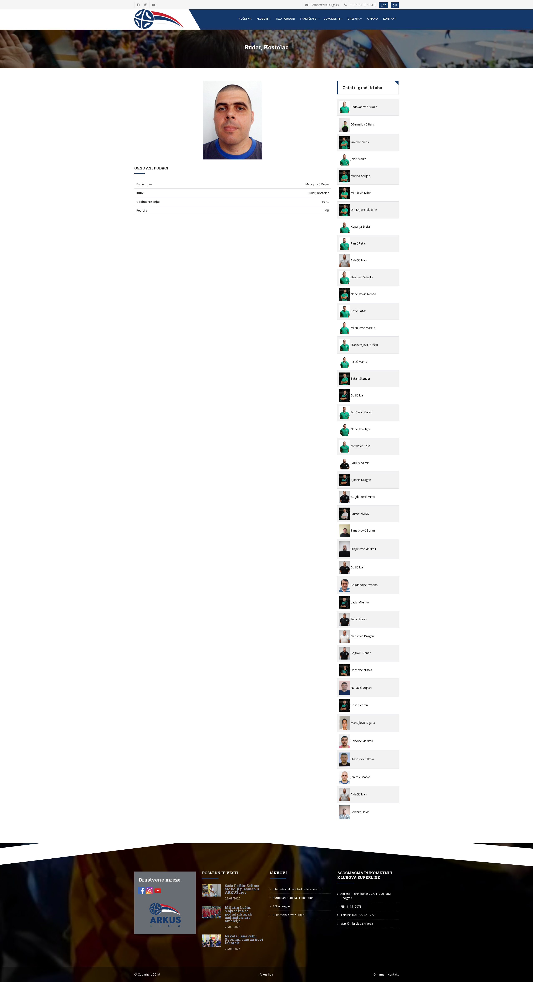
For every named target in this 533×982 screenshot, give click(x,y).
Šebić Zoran (358, 619)
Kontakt (389, 18)
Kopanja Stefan (360, 226)
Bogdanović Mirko (362, 497)
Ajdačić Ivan (358, 260)
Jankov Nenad (359, 513)
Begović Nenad (360, 653)
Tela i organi (285, 18)
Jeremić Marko (360, 777)
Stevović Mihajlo (361, 277)
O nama (372, 18)
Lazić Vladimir (359, 463)
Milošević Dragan (362, 636)
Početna (245, 18)
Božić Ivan (357, 395)
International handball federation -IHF (298, 889)
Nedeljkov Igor (360, 429)
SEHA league (281, 906)
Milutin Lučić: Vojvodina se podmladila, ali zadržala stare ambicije (239, 914)
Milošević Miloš (360, 193)
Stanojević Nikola (362, 759)
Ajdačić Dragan (360, 480)
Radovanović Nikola (363, 107)
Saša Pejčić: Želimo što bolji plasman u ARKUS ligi (242, 889)
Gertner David (359, 812)
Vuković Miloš (359, 142)
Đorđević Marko (361, 412)
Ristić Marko (358, 362)
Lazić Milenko (359, 602)
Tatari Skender (360, 378)
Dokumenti (332, 18)
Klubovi (262, 18)
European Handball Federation (293, 898)
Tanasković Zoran (362, 530)
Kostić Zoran (359, 705)
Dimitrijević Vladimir (363, 210)
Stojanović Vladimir (363, 549)
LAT (383, 5)
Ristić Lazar (358, 311)
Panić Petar (358, 243)
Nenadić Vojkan (361, 688)
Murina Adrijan (360, 176)
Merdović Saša (360, 446)
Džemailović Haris (362, 124)
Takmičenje (308, 18)
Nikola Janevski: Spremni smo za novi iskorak (244, 939)
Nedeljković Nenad (363, 294)
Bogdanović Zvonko (364, 585)
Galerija (353, 18)
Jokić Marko (358, 159)
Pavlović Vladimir (361, 741)
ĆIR (394, 5)
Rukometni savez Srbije (288, 915)
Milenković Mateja (362, 328)
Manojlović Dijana (362, 723)
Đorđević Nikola (361, 670)
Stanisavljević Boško (364, 345)
